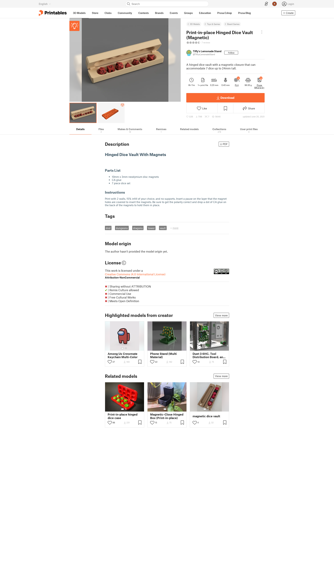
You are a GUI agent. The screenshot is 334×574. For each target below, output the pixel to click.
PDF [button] (225, 144)
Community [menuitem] (125, 12)
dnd (108, 228)
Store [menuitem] (95, 12)
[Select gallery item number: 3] (211, 409)
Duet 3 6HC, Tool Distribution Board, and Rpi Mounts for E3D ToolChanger (209, 355)
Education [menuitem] (205, 12)
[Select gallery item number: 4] (213, 409)
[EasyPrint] (266, 4)
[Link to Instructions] (127, 192)
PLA (237, 85)
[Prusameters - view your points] (274, 4)
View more (221, 315)
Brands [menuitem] (159, 12)
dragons (138, 228)
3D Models (195, 24)
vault (163, 228)
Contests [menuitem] (143, 12)
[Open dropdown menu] (262, 32)
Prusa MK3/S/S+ (259, 86)
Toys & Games (213, 24)
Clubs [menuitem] (108, 12)
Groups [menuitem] (188, 12)
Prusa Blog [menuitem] (244, 12)
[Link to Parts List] (123, 170)
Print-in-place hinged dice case (122, 416)
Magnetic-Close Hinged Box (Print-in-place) (166, 416)
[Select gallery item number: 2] (126, 348)
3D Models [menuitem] (79, 12)
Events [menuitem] (174, 12)
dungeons (122, 228)
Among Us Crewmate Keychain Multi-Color (123, 355)
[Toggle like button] (110, 362)
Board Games (233, 24)
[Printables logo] (53, 13)
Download (227, 97)
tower (151, 228)
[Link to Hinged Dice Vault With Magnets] (168, 154)
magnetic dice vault (206, 416)
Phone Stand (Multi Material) (163, 355)
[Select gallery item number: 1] (122, 348)
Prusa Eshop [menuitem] (224, 12)
